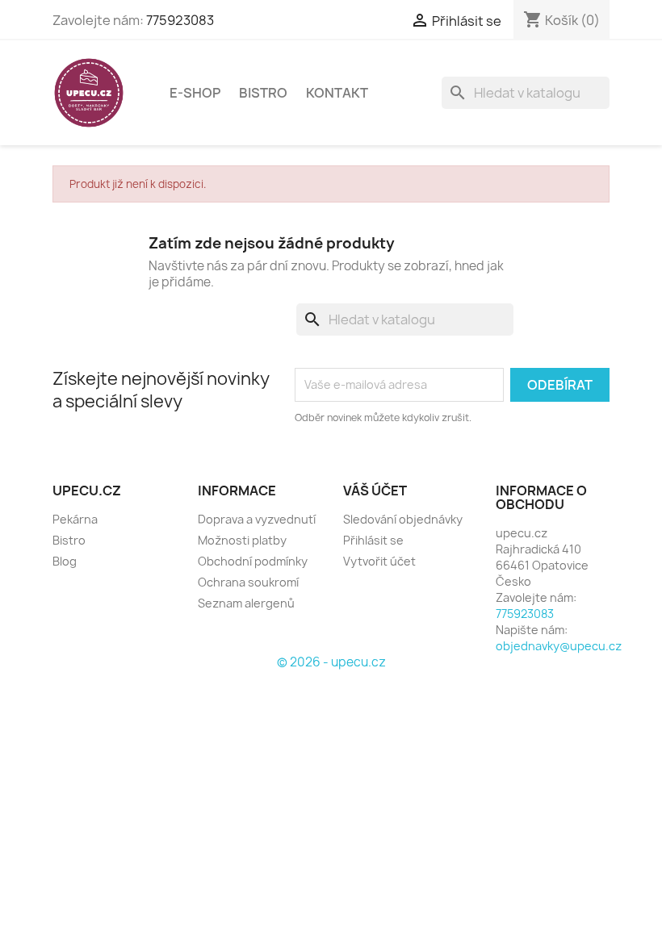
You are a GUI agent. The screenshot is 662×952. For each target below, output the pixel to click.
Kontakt (337, 93)
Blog (64, 561)
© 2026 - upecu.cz (331, 661)
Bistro (263, 93)
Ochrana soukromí (248, 582)
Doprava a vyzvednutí (257, 519)
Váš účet (375, 490)
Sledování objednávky (403, 519)
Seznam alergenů (246, 603)
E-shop (195, 93)
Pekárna (75, 519)
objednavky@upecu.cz (559, 645)
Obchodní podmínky (253, 561)
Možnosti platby (242, 540)
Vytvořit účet (379, 561)
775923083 (180, 20)
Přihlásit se (373, 540)
